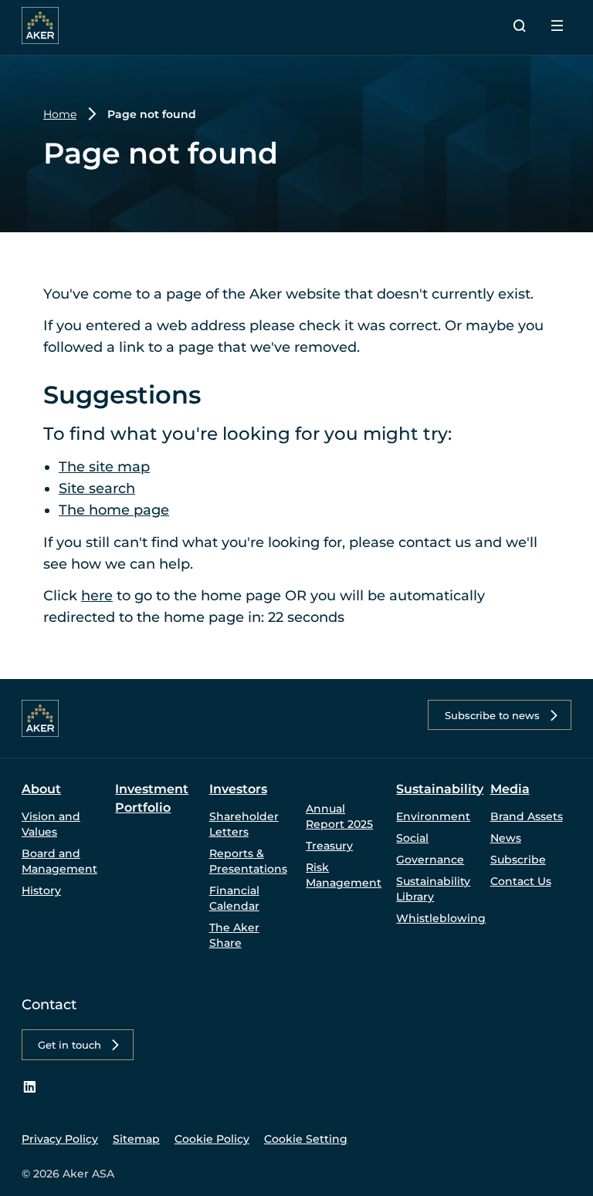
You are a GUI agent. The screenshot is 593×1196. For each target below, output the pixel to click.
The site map (104, 466)
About (41, 789)
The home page (114, 510)
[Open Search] (520, 25)
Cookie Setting (305, 1139)
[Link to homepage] (40, 718)
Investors (238, 789)
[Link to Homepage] (40, 25)
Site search (97, 488)
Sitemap (136, 1139)
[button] (499, 715)
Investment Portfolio (151, 798)
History (41, 890)
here (97, 595)
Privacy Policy (60, 1139)
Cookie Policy (212, 1139)
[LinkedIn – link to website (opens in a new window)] (29, 1087)
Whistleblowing (441, 918)
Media (510, 789)
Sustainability (439, 789)
